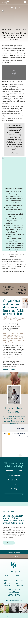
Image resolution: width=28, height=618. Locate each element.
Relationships (21, 29)
